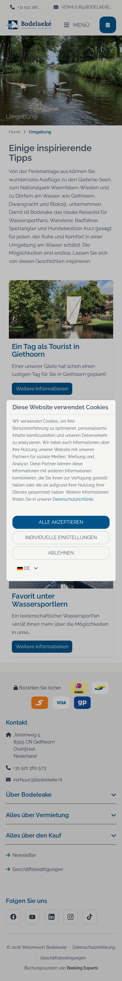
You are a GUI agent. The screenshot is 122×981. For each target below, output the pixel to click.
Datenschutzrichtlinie (73, 499)
